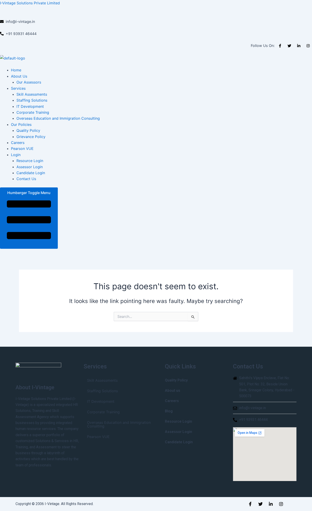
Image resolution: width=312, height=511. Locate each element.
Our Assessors (28, 82)
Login (16, 154)
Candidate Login (30, 172)
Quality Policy (28, 130)
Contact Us (26, 178)
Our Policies (21, 124)
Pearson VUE (22, 148)
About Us (19, 76)
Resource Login (29, 160)
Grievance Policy (30, 136)
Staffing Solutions (31, 100)
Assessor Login (29, 167)
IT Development (30, 106)
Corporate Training (32, 112)
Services (18, 88)
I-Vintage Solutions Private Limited (30, 3)
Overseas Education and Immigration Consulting (58, 118)
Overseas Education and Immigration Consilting (119, 424)
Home (16, 70)
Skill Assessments (31, 94)
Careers (17, 142)
